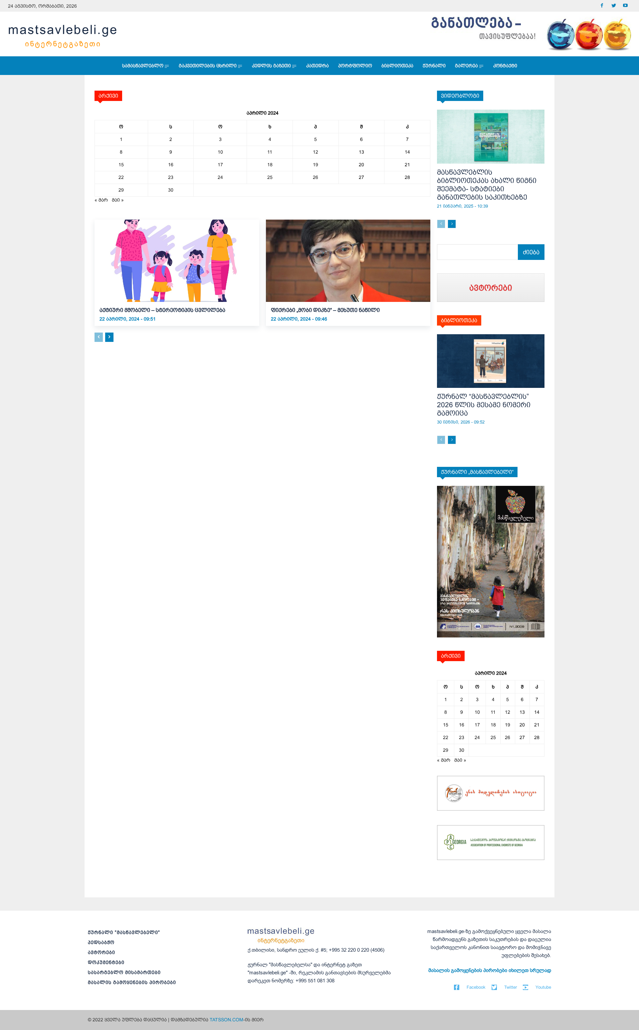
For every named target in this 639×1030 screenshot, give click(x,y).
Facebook (476, 987)
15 (121, 164)
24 (220, 177)
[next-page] (109, 337)
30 (170, 190)
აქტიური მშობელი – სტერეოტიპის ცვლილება (162, 310)
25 (270, 177)
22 (121, 177)
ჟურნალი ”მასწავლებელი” (124, 932)
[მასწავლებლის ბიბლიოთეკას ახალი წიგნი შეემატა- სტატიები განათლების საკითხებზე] (490, 137)
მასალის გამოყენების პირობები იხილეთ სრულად (489, 970)
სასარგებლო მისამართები (124, 972)
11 (269, 152)
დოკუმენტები (106, 962)
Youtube (543, 987)
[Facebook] (602, 6)
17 (220, 164)
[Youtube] (625, 6)
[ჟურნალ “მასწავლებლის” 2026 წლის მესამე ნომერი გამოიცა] (490, 361)
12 (315, 152)
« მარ (101, 200)
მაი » (118, 200)
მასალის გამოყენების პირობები (132, 982)
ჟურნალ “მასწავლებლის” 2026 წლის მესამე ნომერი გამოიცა (484, 405)
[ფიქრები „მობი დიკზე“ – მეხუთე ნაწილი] (348, 261)
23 (170, 177)
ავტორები (101, 952)
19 (315, 164)
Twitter (510, 987)
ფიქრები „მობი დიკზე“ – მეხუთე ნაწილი (325, 310)
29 (121, 190)
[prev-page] (99, 337)
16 (170, 164)
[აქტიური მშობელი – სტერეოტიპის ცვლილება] (177, 261)
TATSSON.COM (226, 1019)
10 (220, 152)
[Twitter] (613, 6)
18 (270, 164)
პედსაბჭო (101, 942)
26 (315, 177)
